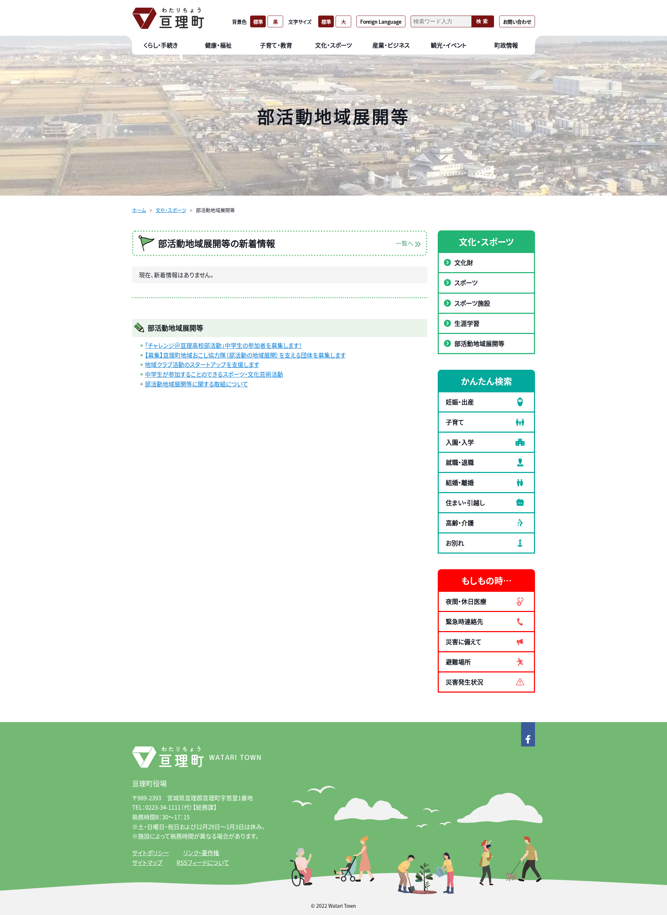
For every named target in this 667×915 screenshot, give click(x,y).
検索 (482, 21)
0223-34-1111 (163, 807)
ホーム (139, 209)
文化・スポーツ (171, 209)
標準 (258, 21)
